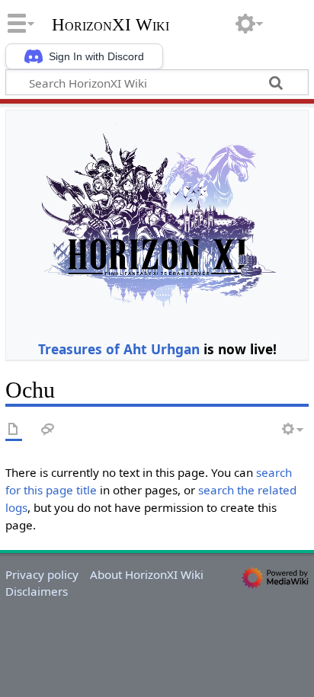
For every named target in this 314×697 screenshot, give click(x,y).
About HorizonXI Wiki (146, 574)
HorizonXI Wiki (110, 25)
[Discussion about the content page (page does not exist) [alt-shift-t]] (48, 430)
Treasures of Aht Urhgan (119, 349)
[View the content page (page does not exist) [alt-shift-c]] (13, 430)
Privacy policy (41, 574)
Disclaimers (36, 591)
